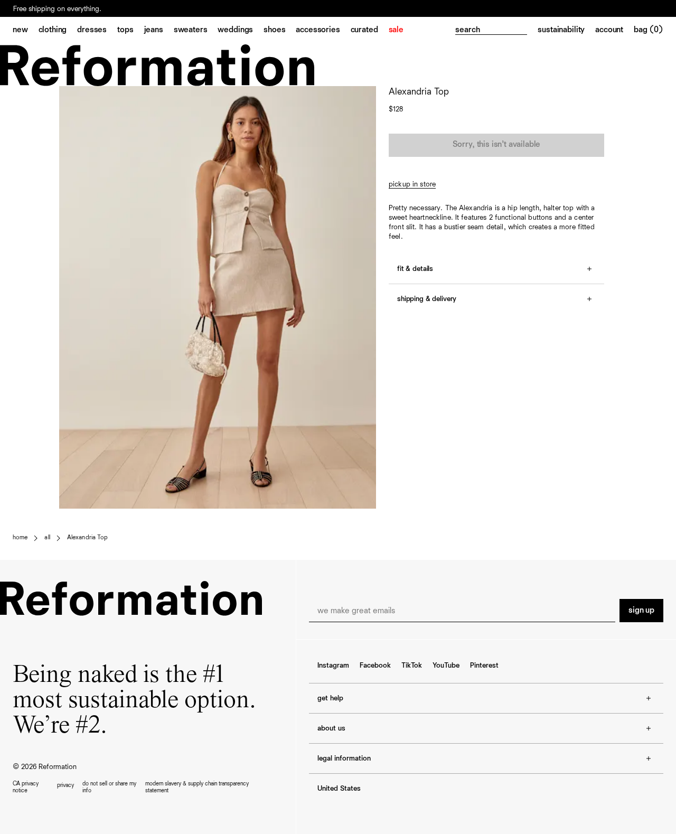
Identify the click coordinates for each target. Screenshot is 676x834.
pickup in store (412, 184)
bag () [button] (648, 30)
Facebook (375, 665)
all (47, 538)
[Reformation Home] (338, 65)
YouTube (446, 665)
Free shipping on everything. (57, 9)
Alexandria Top (87, 538)
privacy (65, 785)
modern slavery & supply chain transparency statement (197, 787)
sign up (641, 610)
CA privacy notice (26, 787)
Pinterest (484, 665)
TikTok (411, 665)
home (20, 538)
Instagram (333, 665)
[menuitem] (26, 30)
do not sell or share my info (109, 787)
